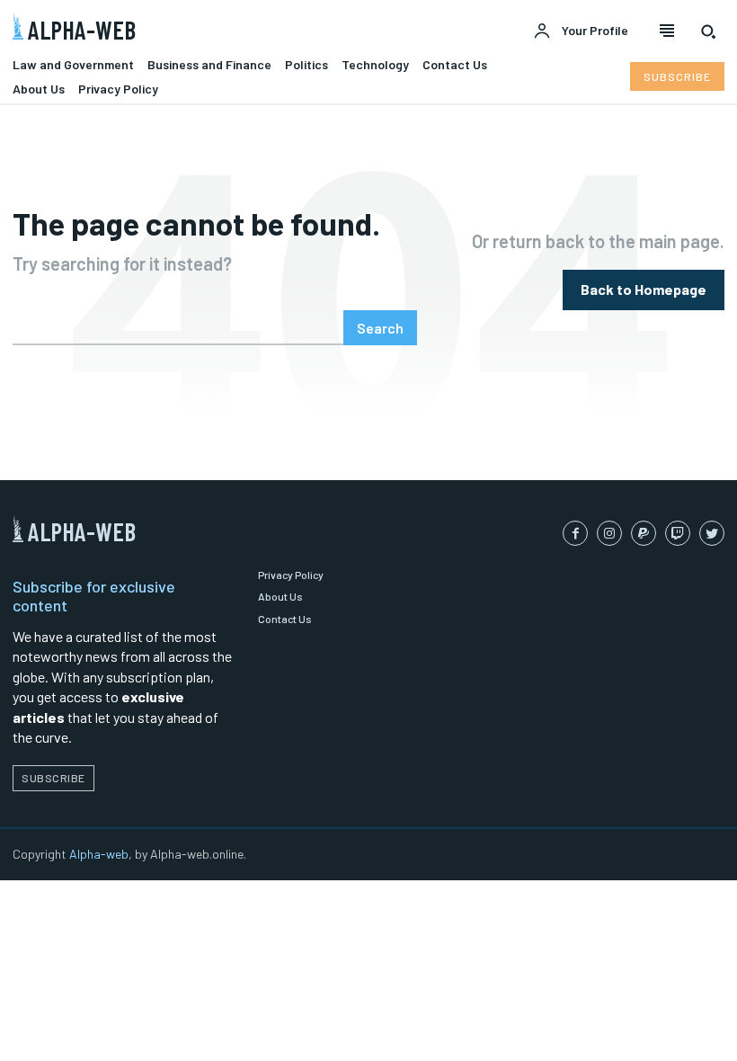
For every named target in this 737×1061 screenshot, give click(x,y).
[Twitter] (711, 533)
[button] (708, 31)
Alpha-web (99, 853)
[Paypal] (643, 533)
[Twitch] (677, 533)
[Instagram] (609, 533)
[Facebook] (575, 533)
